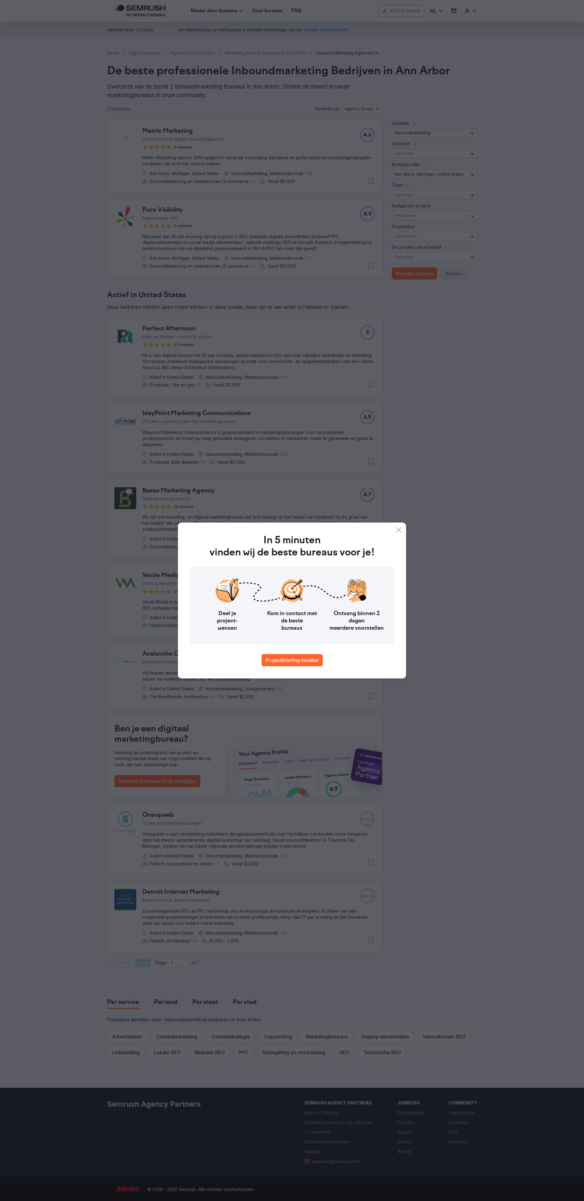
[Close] (398, 530)
